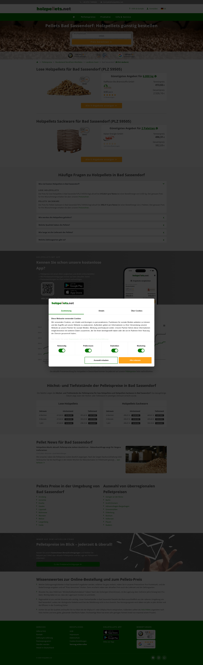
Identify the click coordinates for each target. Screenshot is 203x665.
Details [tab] (101, 311)
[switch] (88, 350)
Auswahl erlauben (101, 360)
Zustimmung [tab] (66, 311)
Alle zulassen (135, 360)
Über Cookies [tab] (136, 311)
